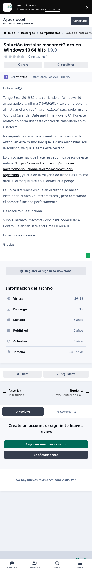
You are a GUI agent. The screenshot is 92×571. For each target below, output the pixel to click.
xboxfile (21, 77)
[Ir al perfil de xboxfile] (6, 77)
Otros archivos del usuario (51, 77)
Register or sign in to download (48, 271)
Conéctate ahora (46, 455)
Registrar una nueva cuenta (46, 444)
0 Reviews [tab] (23, 412)
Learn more (8, 7)
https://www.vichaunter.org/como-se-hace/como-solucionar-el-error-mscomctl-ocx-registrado (38, 169)
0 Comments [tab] (66, 412)
